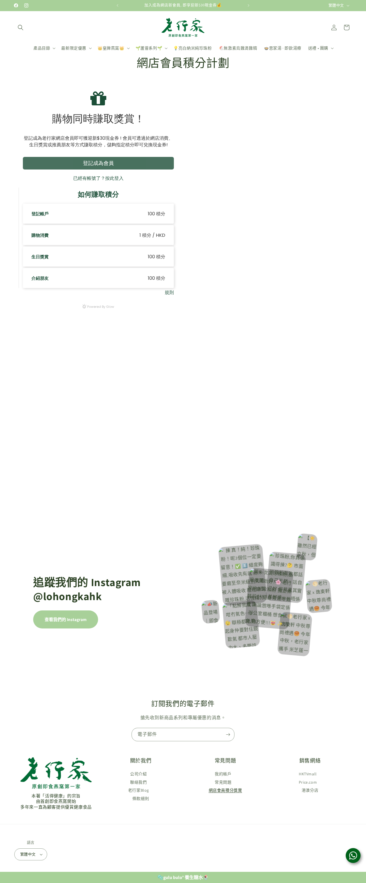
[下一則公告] (248, 5)
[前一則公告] (117, 5)
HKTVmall (308, 774)
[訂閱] (228, 734)
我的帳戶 (223, 774)
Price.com (308, 782)
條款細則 (140, 798)
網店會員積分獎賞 (225, 790)
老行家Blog (138, 790)
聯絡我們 (138, 782)
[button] (20, 27)
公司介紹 (138, 774)
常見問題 (223, 782)
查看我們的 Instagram (66, 619)
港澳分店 (310, 790)
